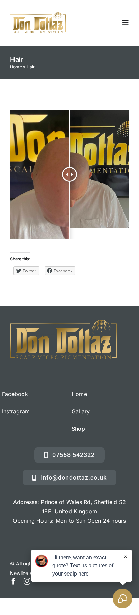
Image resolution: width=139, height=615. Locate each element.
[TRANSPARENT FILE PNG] (38, 15)
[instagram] (27, 581)
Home (16, 66)
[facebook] (13, 581)
